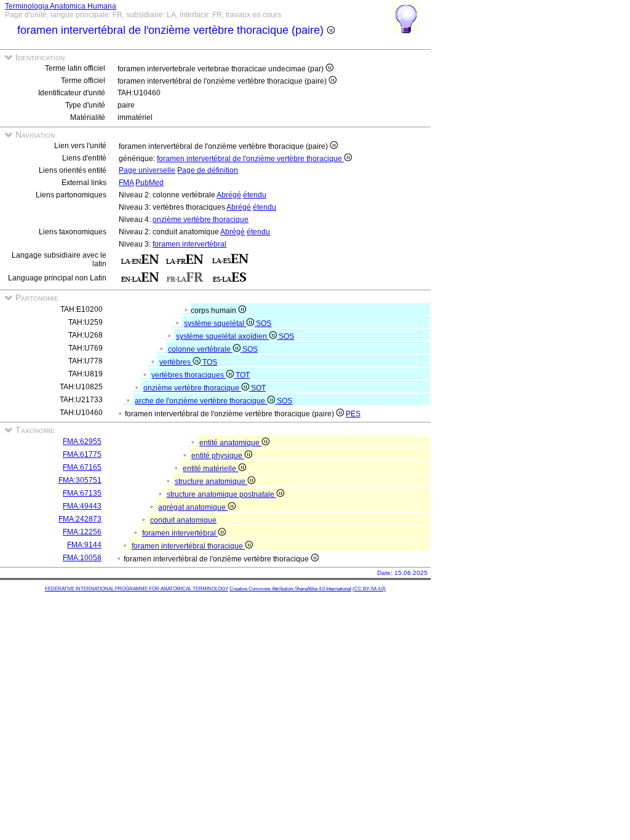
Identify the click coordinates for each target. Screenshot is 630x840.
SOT (258, 388)
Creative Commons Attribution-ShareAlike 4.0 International (290, 589)
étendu (254, 195)
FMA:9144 (84, 545)
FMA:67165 (82, 467)
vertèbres (176, 362)
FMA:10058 (82, 557)
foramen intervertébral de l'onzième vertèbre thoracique (250, 158)
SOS (263, 323)
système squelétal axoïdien (222, 336)
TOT (243, 375)
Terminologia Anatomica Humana (60, 6)
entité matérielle (210, 468)
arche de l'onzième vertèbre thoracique (201, 401)
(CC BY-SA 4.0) (369, 589)
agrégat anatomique (193, 507)
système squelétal (215, 323)
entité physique (217, 455)
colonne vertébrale (200, 349)
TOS (209, 362)
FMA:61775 (82, 454)
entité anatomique (230, 442)
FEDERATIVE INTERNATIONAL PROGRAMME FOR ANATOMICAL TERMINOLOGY (136, 589)
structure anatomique (211, 481)
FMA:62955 (82, 441)
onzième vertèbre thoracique (201, 219)
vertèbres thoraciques (188, 375)
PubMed (149, 182)
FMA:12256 (82, 532)
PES (353, 414)
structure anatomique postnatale (221, 494)
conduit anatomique (183, 520)
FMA (126, 182)
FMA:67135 (82, 493)
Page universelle (147, 170)
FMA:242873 (80, 519)
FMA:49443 (82, 506)
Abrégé (229, 195)
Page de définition (207, 170)
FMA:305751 (80, 480)
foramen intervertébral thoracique (188, 546)
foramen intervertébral (189, 244)
